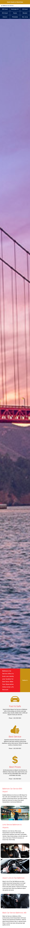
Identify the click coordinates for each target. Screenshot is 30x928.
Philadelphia (15, 17)
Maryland (25, 13)
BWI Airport (5, 9)
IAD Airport (25, 9)
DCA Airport (5, 13)
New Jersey (25, 17)
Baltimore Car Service (8, 5)
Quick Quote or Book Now (15, 2)
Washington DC (15, 9)
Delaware (5, 17)
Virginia (15, 13)
